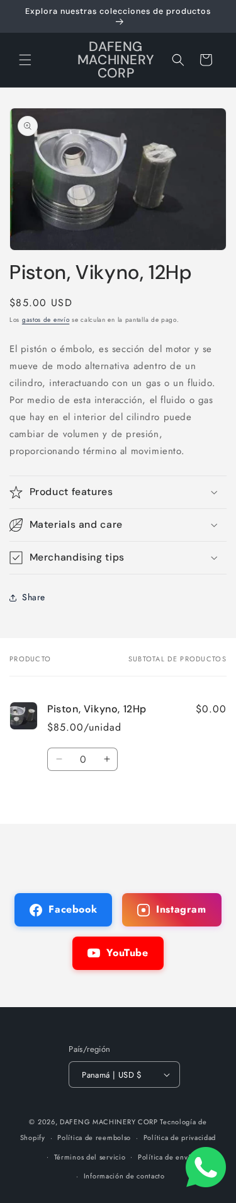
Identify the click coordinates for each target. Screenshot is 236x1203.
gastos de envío (46, 319)
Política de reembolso (94, 1137)
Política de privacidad (179, 1137)
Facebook (72, 909)
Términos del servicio (90, 1157)
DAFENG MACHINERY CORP (109, 1122)
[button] (25, 60)
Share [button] (33, 597)
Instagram (181, 909)
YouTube (127, 952)
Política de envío (166, 1157)
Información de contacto (124, 1176)
